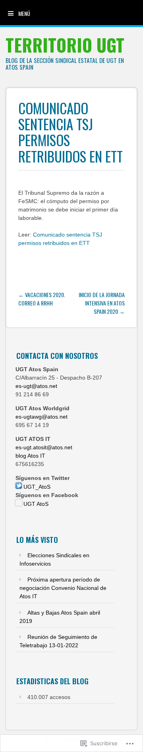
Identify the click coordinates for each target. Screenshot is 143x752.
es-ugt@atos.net (36, 386)
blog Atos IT (30, 455)
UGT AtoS (35, 504)
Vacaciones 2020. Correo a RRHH (41, 298)
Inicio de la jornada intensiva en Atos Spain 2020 (102, 302)
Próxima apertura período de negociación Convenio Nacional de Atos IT (62, 587)
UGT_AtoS (36, 487)
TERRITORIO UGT (65, 45)
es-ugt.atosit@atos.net (43, 447)
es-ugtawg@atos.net (41, 416)
